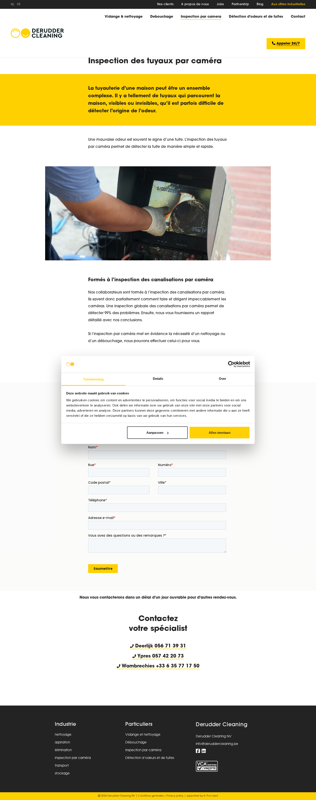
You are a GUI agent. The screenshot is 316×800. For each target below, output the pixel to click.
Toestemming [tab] (93, 379)
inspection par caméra (73, 758)
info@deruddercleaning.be (217, 744)
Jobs (220, 4)
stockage (62, 773)
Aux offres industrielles (288, 4)
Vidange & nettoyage (124, 17)
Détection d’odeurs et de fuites (149, 758)
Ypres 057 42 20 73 (160, 656)
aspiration (62, 742)
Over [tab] (222, 378)
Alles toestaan (219, 432)
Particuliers (138, 724)
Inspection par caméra (143, 750)
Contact (298, 17)
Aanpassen (154, 432)
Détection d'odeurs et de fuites (256, 17)
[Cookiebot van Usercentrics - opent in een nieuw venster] (231, 364)
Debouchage (161, 17)
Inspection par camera (201, 17)
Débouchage (136, 742)
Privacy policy (175, 796)
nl (12, 4)
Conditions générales (151, 796)
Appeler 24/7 (288, 43)
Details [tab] (158, 378)
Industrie (65, 724)
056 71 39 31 (170, 646)
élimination (63, 750)
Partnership (240, 4)
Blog (260, 4)
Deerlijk (144, 646)
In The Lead (211, 796)
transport (62, 766)
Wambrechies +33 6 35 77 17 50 (159, 666)
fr (18, 4)
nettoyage (63, 735)
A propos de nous (195, 4)
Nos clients (165, 4)
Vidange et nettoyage (142, 735)
